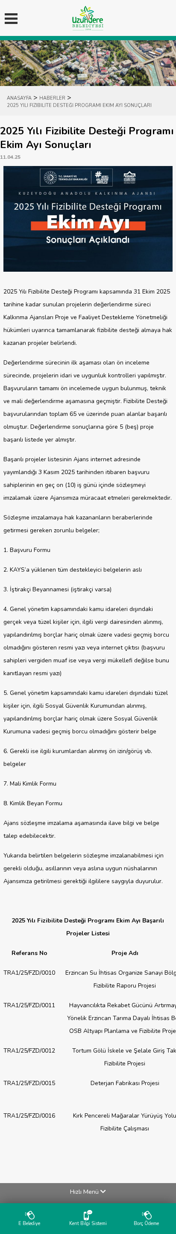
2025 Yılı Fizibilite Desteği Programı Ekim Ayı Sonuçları (79, 105)
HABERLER (52, 98)
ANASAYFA (19, 98)
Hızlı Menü (85, 1191)
